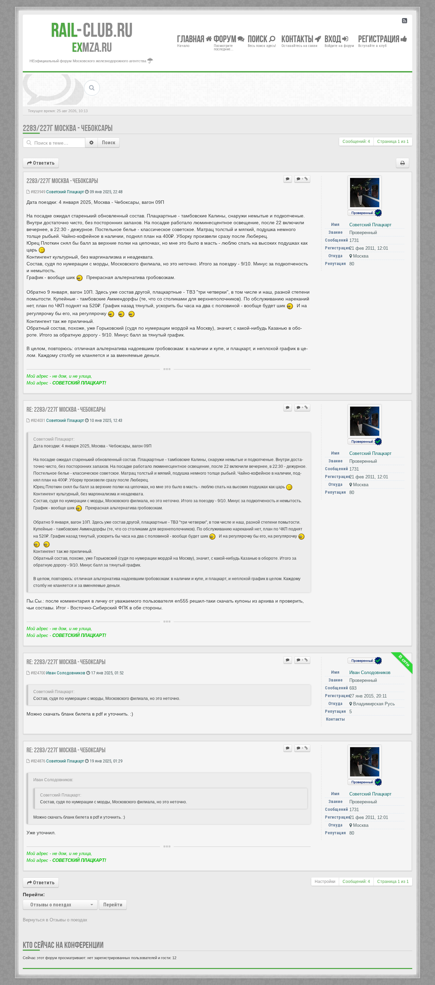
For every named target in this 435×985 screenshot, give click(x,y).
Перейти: (34, 894)
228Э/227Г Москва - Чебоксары (67, 128)
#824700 (37, 672)
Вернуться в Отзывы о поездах (55, 919)
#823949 (37, 191)
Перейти (112, 904)
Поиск (108, 142)
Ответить (43, 163)
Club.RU (92, 30)
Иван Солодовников (65, 672)
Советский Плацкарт (65, 191)
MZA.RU (92, 47)
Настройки (325, 881)
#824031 (37, 420)
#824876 (37, 761)
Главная (191, 38)
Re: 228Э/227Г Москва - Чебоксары (66, 409)
